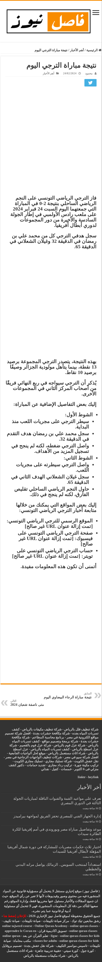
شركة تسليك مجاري (58, 761)
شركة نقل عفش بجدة (39, 946)
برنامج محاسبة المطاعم (48, 737)
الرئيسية (92, 50)
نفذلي (45, 769)
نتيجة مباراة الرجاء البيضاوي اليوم (68, 695)
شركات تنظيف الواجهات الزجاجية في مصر (33, 757)
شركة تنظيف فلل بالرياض (81, 729)
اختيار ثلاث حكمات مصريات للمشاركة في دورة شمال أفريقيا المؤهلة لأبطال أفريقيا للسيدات (54, 849)
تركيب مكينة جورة (87, 765)
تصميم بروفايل (12, 946)
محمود (89, 73)
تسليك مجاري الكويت (28, 761)
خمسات (66, 769)
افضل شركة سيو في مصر (81, 757)
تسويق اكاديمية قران (53, 931)
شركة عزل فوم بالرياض (69, 745)
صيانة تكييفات (31, 921)
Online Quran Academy (51, 926)
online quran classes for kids (80, 936)
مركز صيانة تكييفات (56, 921)
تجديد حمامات (36, 765)
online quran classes (84, 926)
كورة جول (87, 951)
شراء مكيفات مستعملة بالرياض (44, 956)
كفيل (55, 769)
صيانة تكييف (11, 921)
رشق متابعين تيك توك (86, 921)
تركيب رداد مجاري (60, 765)
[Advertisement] (51, 142)
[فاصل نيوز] (51, 20)
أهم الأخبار (77, 50)
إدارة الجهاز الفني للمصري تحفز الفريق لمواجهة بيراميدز (57, 816)
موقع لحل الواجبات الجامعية (27, 753)
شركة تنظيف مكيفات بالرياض (42, 729)
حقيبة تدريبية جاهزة (48, 951)
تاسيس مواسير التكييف (71, 946)
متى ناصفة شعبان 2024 (27, 703)
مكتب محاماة (22, 941)
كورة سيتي (70, 951)
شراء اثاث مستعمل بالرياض (66, 753)
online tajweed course (17, 926)
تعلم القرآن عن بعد (35, 936)
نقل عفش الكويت (86, 761)
